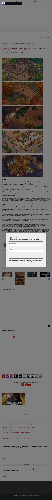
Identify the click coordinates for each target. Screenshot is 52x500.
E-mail (10, 249)
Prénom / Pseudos (13, 243)
